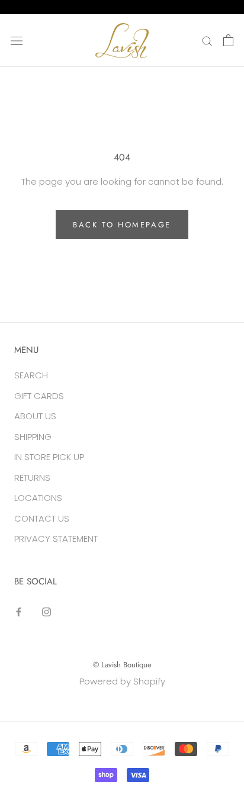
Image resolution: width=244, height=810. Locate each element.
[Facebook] (18, 612)
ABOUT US (35, 416)
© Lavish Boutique (122, 664)
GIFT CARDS (39, 396)
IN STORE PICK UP (49, 457)
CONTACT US (41, 518)
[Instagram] (46, 612)
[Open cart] (228, 40)
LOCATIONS (38, 497)
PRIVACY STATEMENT (56, 538)
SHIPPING (33, 436)
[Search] (207, 41)
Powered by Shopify (122, 681)
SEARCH (31, 375)
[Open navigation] (17, 40)
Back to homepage (122, 224)
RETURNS (32, 477)
